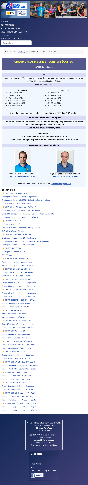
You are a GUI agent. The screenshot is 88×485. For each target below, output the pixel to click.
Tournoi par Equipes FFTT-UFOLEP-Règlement (20, 407)
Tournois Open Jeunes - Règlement (16, 334)
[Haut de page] (84, 481)
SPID (32, 467)
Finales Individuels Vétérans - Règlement (18, 345)
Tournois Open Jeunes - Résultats (15, 338)
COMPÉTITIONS (7, 25)
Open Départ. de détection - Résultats (17, 327)
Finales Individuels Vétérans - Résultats (17, 348)
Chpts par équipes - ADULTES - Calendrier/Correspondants (26, 200)
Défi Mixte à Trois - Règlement (14, 224)
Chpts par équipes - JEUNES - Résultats (18, 245)
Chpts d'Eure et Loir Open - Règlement (17, 272)
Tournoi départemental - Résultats (16, 379)
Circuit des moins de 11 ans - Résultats (17, 389)
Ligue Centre (36, 464)
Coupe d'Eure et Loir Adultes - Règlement (19, 283)
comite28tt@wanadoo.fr (44, 440)
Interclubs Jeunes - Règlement (14, 314)
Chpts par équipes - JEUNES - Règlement (19, 238)
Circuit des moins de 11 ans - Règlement (18, 386)
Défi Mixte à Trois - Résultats (13, 231)
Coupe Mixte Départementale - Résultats (18, 296)
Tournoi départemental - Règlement (16, 376)
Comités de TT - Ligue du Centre (44, 471)
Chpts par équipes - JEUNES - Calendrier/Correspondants (25, 241)
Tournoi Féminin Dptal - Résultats (15, 307)
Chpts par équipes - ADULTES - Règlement (19, 197)
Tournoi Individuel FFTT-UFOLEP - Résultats (19, 400)
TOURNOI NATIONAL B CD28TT (14, 39)
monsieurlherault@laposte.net (23, 176)
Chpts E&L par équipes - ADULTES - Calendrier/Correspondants (28, 214)
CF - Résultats (7, 255)
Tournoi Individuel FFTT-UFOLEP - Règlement (20, 396)
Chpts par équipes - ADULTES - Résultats (19, 203)
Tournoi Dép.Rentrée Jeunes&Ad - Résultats (19, 369)
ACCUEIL (4, 22)
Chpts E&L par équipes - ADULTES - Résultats (20, 217)
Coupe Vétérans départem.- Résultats (17, 358)
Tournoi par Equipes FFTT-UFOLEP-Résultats (20, 410)
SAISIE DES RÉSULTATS (10, 28)
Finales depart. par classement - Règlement (19, 262)
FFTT (33, 460)
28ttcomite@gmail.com (61, 184)
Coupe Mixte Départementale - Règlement (19, 293)
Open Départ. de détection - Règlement (18, 324)
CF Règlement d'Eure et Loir (13, 252)
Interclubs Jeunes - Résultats (13, 317)
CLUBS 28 (5, 35)
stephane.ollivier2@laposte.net (65, 176)
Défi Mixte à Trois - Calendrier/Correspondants (21, 228)
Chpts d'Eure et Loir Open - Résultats (17, 276)
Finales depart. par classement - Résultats (19, 265)
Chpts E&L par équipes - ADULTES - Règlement (21, 210)
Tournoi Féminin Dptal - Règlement (16, 303)
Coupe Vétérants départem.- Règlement (18, 355)
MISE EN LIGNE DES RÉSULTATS (14, 32)
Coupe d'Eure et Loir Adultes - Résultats (18, 286)
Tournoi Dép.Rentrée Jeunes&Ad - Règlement (20, 365)
